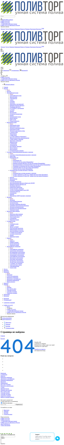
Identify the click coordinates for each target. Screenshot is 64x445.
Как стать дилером (6, 384)
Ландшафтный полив (15, 95)
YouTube (8, 326)
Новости (3, 376)
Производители (5, 388)
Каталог (9, 91)
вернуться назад (41, 350)
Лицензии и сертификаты (7, 379)
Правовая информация (7, 380)
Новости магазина (7, 403)
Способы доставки (6, 394)
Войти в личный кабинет (7, 397)
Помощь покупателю (6, 390)
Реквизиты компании (6, 377)
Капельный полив (15, 125)
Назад (8, 90)
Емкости (12, 241)
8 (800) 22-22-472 (5, 21)
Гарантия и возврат (6, 395)
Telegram (8, 324)
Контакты (3, 381)
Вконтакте (8, 322)
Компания (9, 274)
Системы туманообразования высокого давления (23, 155)
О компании (4, 374)
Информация (4, 383)
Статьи (2, 387)
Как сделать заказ (5, 391)
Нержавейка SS (17, 160)
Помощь (9, 287)
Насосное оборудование (16, 214)
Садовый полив (14, 224)
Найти (2, 437)
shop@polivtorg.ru (6, 319)
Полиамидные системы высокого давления (24, 173)
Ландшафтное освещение (16, 249)
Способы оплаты (5, 393)
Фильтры (12, 200)
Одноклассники (10, 328)
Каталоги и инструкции (7, 386)
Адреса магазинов (7, 318)
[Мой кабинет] (1, 49)
